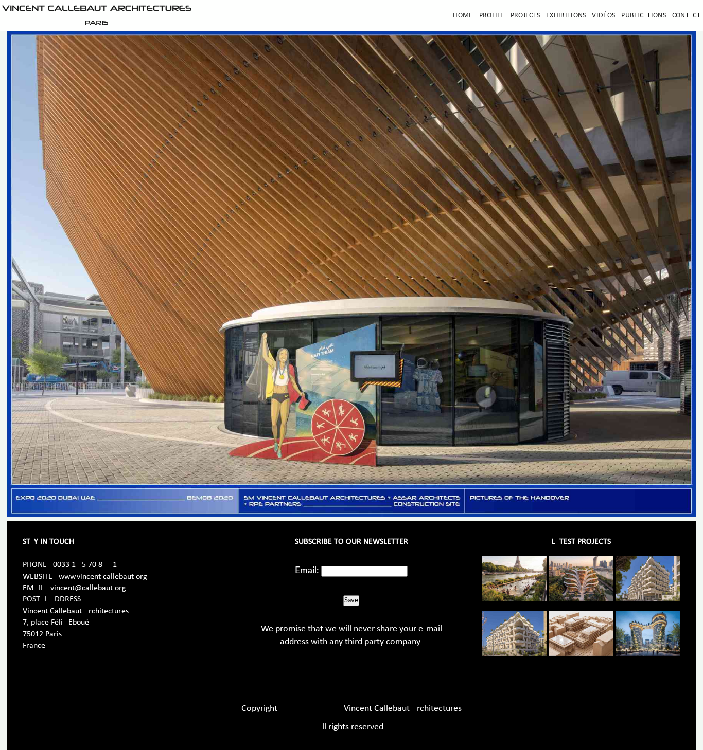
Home (462, 16)
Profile (491, 16)
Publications (643, 16)
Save (351, 600)
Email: (307, 570)
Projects (525, 16)
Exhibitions (566, 16)
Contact (686, 16)
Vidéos (603, 16)
